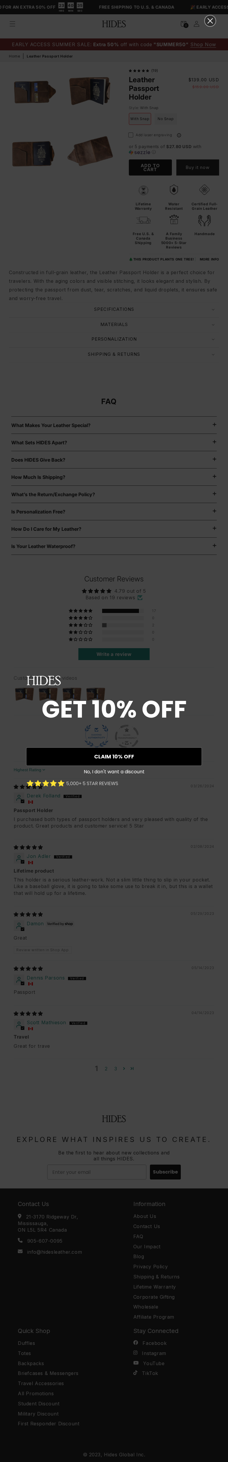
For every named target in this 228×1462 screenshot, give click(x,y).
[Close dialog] (210, 21)
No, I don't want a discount (114, 771)
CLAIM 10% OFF (114, 756)
